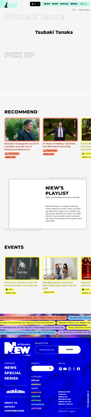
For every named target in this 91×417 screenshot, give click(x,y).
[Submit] (50, 368)
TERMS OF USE (64, 402)
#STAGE (36, 401)
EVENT (55, 4)
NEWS (47, 4)
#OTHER (36, 409)
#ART (34, 389)
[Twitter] (74, 369)
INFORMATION (64, 399)
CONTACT (62, 394)
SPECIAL (64, 4)
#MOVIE (36, 393)
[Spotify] (60, 369)
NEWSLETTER (41, 343)
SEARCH (35, 363)
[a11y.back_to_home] (9, 5)
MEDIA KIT (62, 397)
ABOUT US (10, 403)
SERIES (73, 4)
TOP (73, 10)
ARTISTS (9, 407)
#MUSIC (36, 385)
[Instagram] (69, 369)
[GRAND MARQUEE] (15, 391)
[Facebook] (78, 369)
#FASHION (37, 405)
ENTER (69, 350)
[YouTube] (65, 369)
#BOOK (35, 397)
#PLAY (35, 381)
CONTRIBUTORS (14, 411)
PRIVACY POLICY (65, 404)
